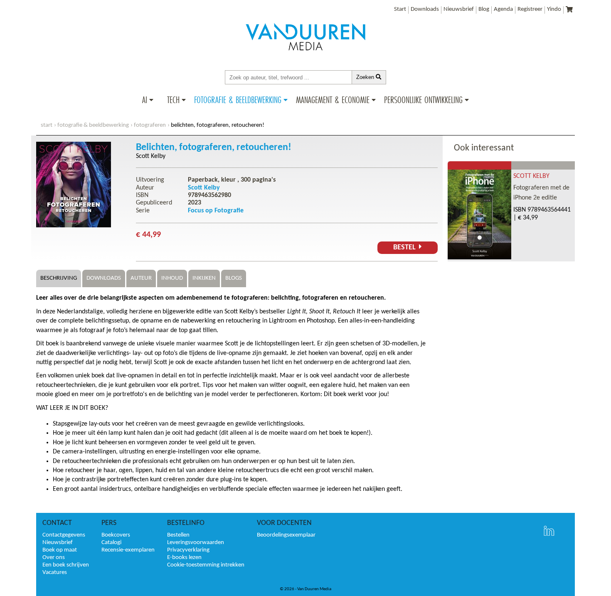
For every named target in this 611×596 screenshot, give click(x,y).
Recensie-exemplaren (128, 550)
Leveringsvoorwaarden (195, 542)
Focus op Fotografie (216, 210)
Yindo (554, 9)
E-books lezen (184, 557)
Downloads (425, 9)
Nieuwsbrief (458, 9)
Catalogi (111, 542)
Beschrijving (58, 278)
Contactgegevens (63, 535)
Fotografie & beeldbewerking (237, 100)
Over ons (53, 557)
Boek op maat (59, 550)
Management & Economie (333, 100)
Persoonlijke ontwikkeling (423, 100)
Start (400, 9)
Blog (483, 9)
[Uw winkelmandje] (569, 10)
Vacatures (54, 572)
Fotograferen (150, 125)
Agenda (503, 9)
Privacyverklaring (188, 550)
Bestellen (178, 535)
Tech (173, 100)
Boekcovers (115, 535)
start (46, 125)
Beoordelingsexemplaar (286, 535)
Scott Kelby (150, 156)
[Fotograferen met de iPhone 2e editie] (479, 257)
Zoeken (366, 77)
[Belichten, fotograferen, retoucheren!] (73, 225)
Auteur (141, 278)
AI (144, 100)
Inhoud (172, 278)
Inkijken (204, 278)
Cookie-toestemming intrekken (205, 565)
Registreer (529, 9)
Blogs (233, 278)
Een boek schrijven (65, 565)
